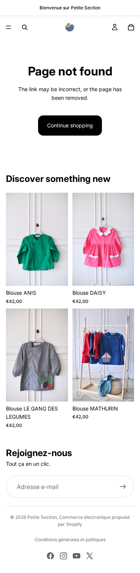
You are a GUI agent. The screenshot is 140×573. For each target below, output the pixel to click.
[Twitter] (89, 555)
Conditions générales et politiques (70, 539)
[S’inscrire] (123, 487)
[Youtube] (76, 555)
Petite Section (42, 517)
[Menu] (8, 27)
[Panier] (131, 27)
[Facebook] (50, 555)
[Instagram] (63, 555)
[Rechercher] (24, 27)
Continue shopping (70, 125)
